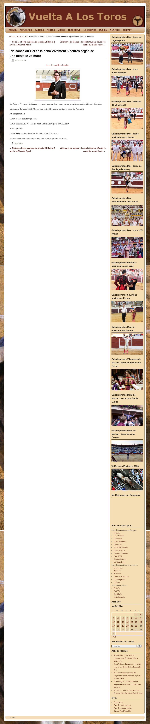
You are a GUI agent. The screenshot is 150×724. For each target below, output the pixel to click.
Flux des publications (122, 705)
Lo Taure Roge (119, 562)
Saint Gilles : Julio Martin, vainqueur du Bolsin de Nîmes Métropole (126, 658)
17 (113, 626)
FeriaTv (117, 588)
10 (113, 622)
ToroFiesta (118, 539)
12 (123, 622)
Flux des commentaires (123, 708)
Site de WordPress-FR (122, 711)
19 (123, 626)
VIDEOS (61, 30)
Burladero (118, 573)
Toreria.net (118, 544)
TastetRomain (119, 597)
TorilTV (117, 591)
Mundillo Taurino (121, 547)
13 (127, 622)
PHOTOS (51, 30)
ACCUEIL (13, 30)
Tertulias (117, 533)
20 (127, 626)
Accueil (12, 37)
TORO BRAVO (74, 30)
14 (132, 622)
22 (136, 626)
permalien (19, 143)
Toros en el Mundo (121, 576)
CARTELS (39, 30)
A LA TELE (115, 30)
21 (132, 626)
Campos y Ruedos (121, 553)
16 (141, 622)
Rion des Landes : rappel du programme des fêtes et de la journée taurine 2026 (128, 676)
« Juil (113, 637)
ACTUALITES (26, 30)
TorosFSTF (118, 556)
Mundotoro (118, 568)
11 (118, 622)
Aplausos (117, 571)
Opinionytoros (119, 579)
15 (136, 622)
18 (118, 626)
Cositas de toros (120, 559)
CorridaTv (118, 594)
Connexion (118, 702)
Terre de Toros (119, 550)
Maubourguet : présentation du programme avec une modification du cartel (127, 684)
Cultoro (117, 582)
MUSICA (103, 30)
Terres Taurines (120, 542)
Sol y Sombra (119, 536)
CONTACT (127, 30)
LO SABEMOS (89, 30)
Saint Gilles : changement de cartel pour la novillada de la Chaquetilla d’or (127, 667)
